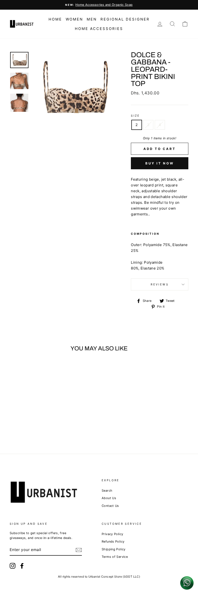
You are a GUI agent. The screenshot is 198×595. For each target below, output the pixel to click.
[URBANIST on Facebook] (22, 566)
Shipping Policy (114, 549)
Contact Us (110, 506)
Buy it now (159, 163)
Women (74, 19)
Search (107, 490)
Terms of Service (115, 557)
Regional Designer (125, 19)
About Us (109, 498)
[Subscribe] (79, 550)
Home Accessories (99, 28)
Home (55, 19)
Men (92, 19)
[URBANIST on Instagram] (12, 566)
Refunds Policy (113, 541)
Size (135, 115)
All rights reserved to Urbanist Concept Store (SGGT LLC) (99, 576)
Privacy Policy (112, 534)
